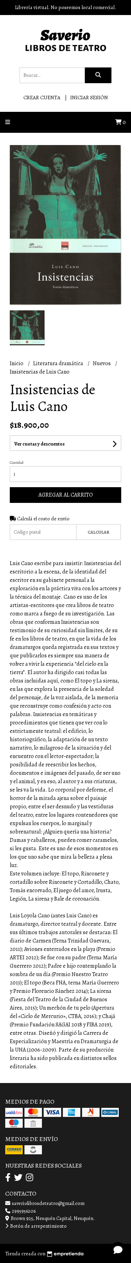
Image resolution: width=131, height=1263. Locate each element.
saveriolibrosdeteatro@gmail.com (48, 1203)
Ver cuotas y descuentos (39, 444)
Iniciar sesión (89, 97)
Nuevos (102, 363)
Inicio (17, 363)
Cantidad (16, 462)
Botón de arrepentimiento (38, 1225)
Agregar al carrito (65, 495)
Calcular (98, 532)
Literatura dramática (58, 363)
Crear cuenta (41, 97)
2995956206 (23, 1210)
